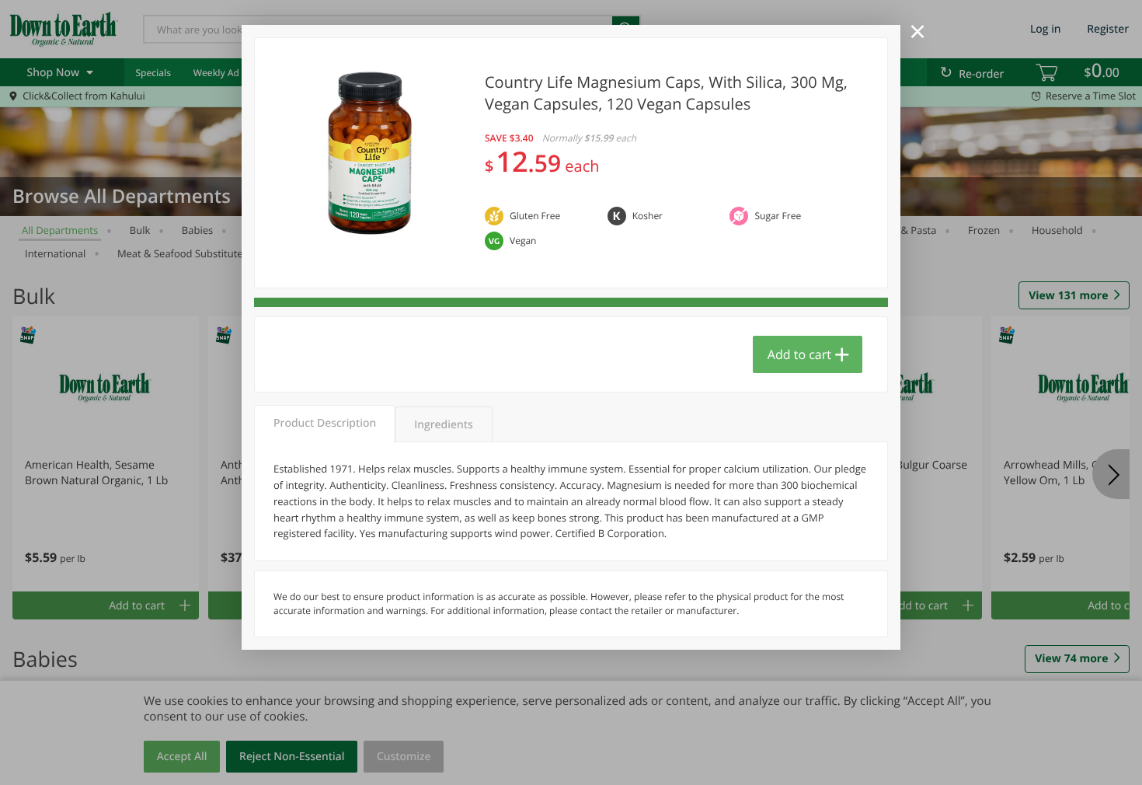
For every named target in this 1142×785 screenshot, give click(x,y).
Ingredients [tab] (443, 424)
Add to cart (799, 354)
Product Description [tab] (324, 423)
